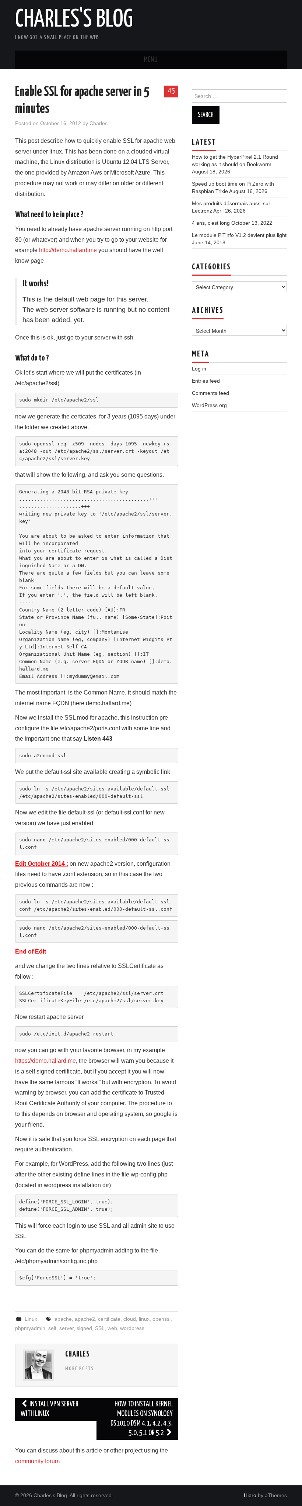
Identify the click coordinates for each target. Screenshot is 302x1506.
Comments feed (210, 393)
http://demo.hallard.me (68, 250)
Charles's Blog (74, 20)
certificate (109, 1319)
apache (63, 1319)
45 (171, 91)
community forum (37, 1461)
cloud (129, 1319)
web (112, 1328)
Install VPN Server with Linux (49, 1409)
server (66, 1328)
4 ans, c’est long (211, 223)
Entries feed (206, 381)
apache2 (85, 1319)
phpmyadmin (30, 1328)
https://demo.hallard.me (45, 1061)
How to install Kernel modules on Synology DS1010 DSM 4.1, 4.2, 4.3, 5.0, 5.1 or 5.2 (141, 1419)
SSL (100, 1328)
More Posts (79, 1368)
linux (144, 1319)
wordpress (132, 1328)
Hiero (250, 1495)
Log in (199, 369)
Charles (98, 123)
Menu (151, 59)
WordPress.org (209, 405)
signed (84, 1328)
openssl (161, 1319)
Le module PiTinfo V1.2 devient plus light (239, 235)
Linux (31, 1319)
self (52, 1328)
